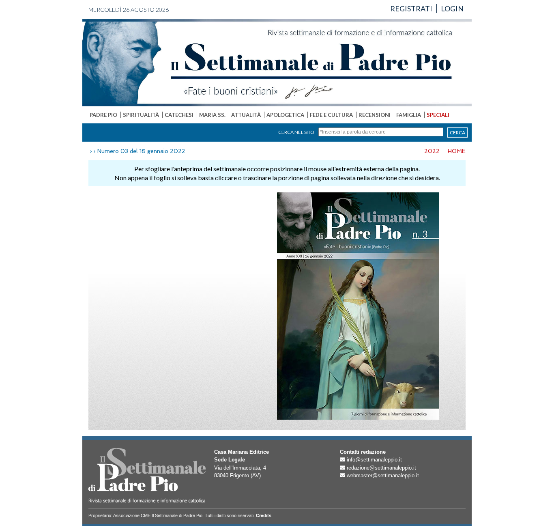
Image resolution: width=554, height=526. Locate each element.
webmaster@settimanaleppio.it (383, 475)
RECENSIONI (375, 115)
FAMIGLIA (408, 115)
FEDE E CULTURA (331, 115)
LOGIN (452, 8)
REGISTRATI (411, 8)
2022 (432, 151)
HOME (457, 151)
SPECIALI (438, 115)
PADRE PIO (103, 115)
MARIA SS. (212, 115)
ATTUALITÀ (246, 115)
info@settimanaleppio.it (374, 460)
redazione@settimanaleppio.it (381, 468)
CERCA (457, 132)
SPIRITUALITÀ (141, 115)
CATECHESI (179, 115)
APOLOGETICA (285, 115)
